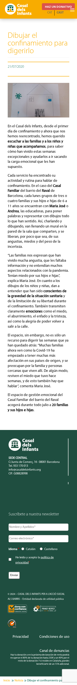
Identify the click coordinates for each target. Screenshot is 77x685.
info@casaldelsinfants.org (25, 469)
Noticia (19, 680)
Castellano (51, 549)
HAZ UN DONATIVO (58, 7)
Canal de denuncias (54, 651)
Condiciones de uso (54, 637)
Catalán (31, 549)
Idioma (14, 549)
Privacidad (21, 637)
